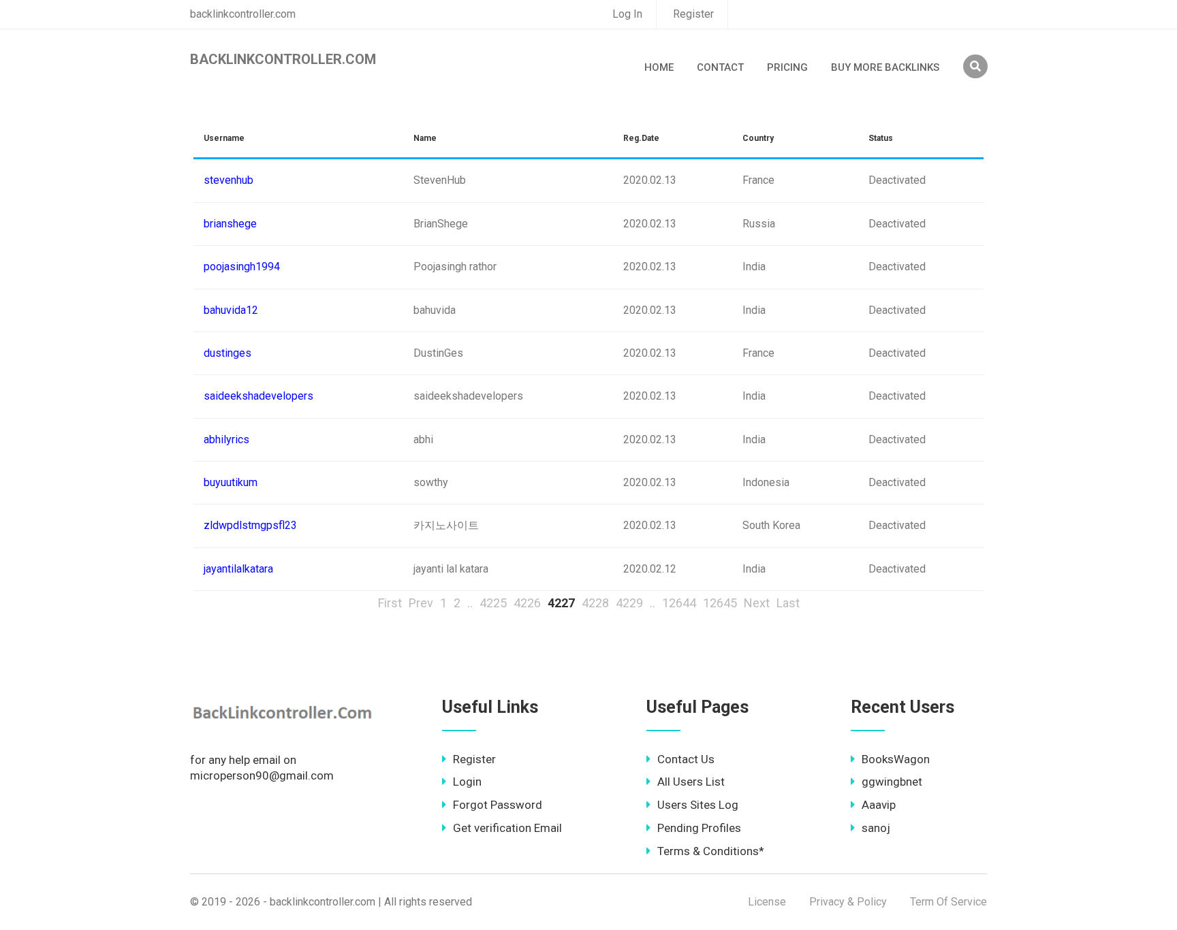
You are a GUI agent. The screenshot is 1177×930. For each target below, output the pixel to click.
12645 (720, 603)
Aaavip (879, 805)
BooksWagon (896, 759)
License (767, 901)
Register (693, 13)
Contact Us (686, 759)
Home (659, 67)
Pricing (787, 67)
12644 (679, 603)
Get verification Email (507, 828)
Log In (627, 13)
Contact (720, 67)
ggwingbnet (892, 781)
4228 (595, 603)
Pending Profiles (699, 828)
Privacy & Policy (848, 901)
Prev (421, 603)
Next (757, 603)
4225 (493, 603)
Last (788, 603)
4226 (527, 603)
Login (467, 781)
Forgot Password (497, 805)
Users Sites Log (697, 805)
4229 (629, 603)
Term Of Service (948, 901)
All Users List (691, 781)
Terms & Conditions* (710, 851)
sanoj (876, 828)
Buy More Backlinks (885, 67)
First (390, 603)
